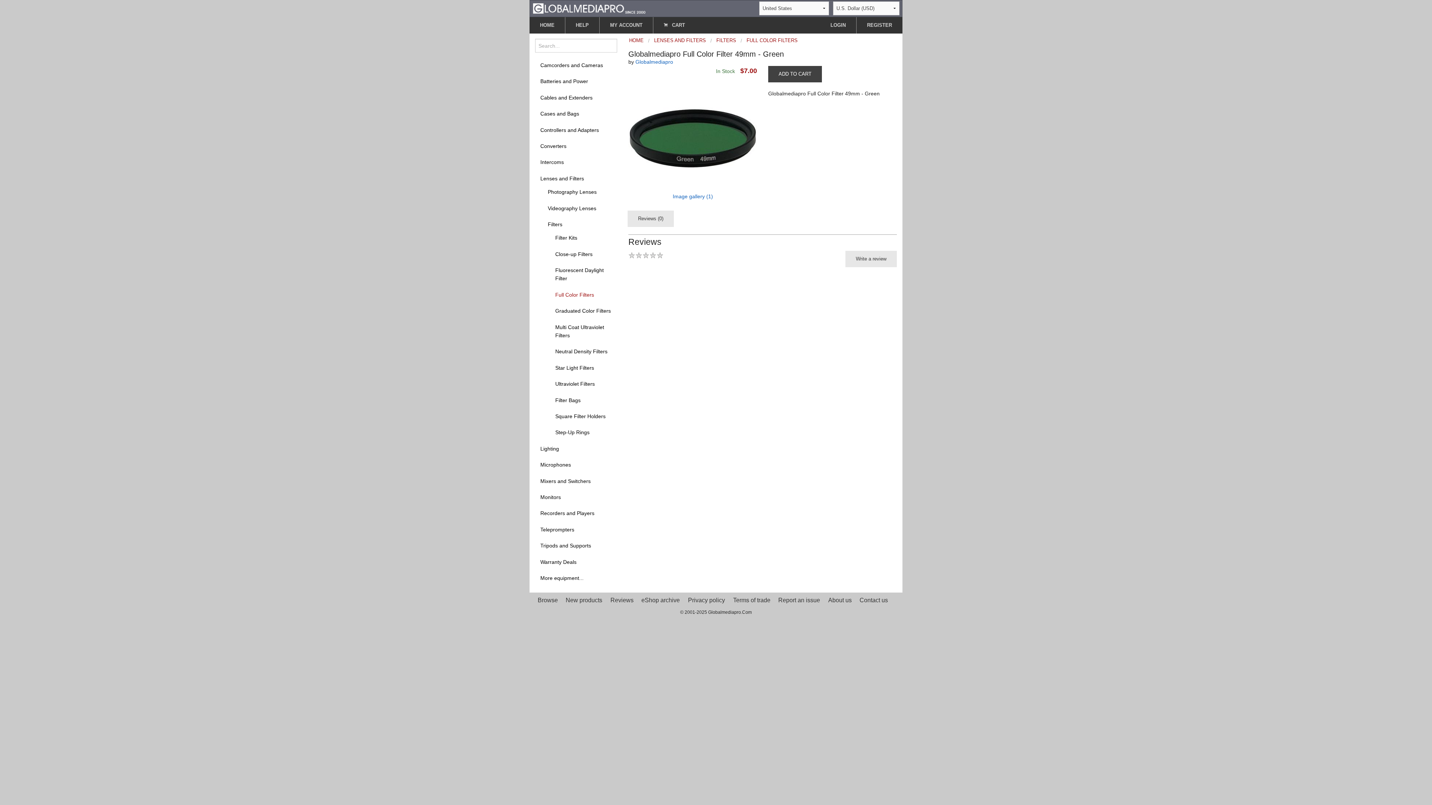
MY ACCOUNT (626, 25)
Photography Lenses (572, 192)
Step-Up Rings (572, 432)
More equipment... (562, 578)
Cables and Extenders (566, 98)
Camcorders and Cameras (571, 65)
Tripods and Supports (565, 546)
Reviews (622, 600)
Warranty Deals (558, 562)
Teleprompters (557, 530)
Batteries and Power (564, 81)
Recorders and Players (567, 513)
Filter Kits (566, 238)
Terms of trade (751, 600)
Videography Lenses (572, 208)
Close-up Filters (574, 254)
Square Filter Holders (580, 416)
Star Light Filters (574, 368)
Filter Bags (568, 400)
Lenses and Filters (562, 178)
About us (840, 600)
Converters (553, 146)
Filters (555, 224)
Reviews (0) (650, 218)
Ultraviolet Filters (575, 384)
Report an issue (799, 600)
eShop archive (660, 600)
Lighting (549, 449)
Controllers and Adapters (569, 130)
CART (678, 25)
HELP (582, 25)
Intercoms (552, 162)
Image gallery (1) (693, 196)
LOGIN (838, 25)
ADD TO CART (795, 74)
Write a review (871, 259)
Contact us (874, 600)
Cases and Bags (559, 114)
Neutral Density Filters (581, 351)
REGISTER (879, 25)
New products (584, 600)
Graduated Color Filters (583, 311)
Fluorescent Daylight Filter (579, 274)
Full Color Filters (574, 295)
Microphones (555, 465)
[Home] (589, 8)
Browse (548, 600)
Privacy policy (706, 600)
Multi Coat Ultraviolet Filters (579, 331)
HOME (547, 25)
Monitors (550, 497)
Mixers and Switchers (565, 481)
